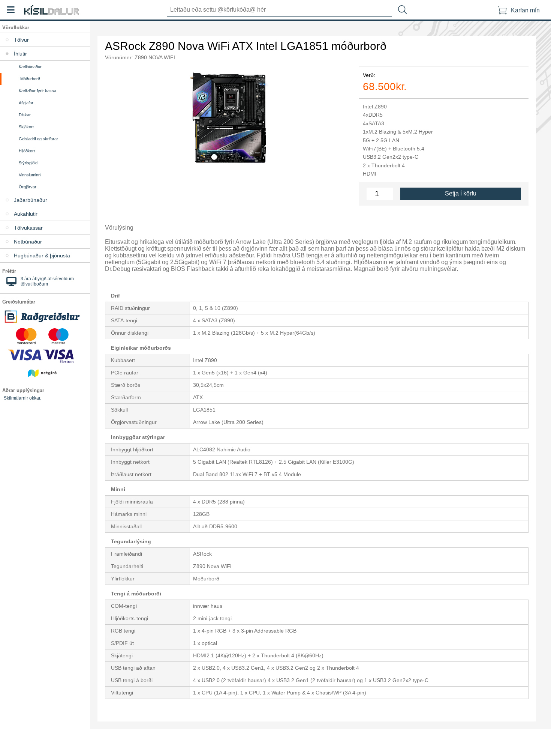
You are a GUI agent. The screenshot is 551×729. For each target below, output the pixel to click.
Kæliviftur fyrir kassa (37, 91)
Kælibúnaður (30, 67)
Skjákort (26, 127)
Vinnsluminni (30, 175)
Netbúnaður (28, 242)
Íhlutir (20, 54)
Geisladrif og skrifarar (38, 139)
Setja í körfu (460, 193)
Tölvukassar (28, 228)
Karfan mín (525, 10)
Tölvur (21, 40)
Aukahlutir (25, 214)
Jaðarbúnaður (30, 200)
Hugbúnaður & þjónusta (42, 256)
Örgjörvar (27, 187)
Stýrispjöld (28, 163)
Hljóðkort (27, 151)
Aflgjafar (26, 103)
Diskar (25, 115)
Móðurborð (30, 79)
